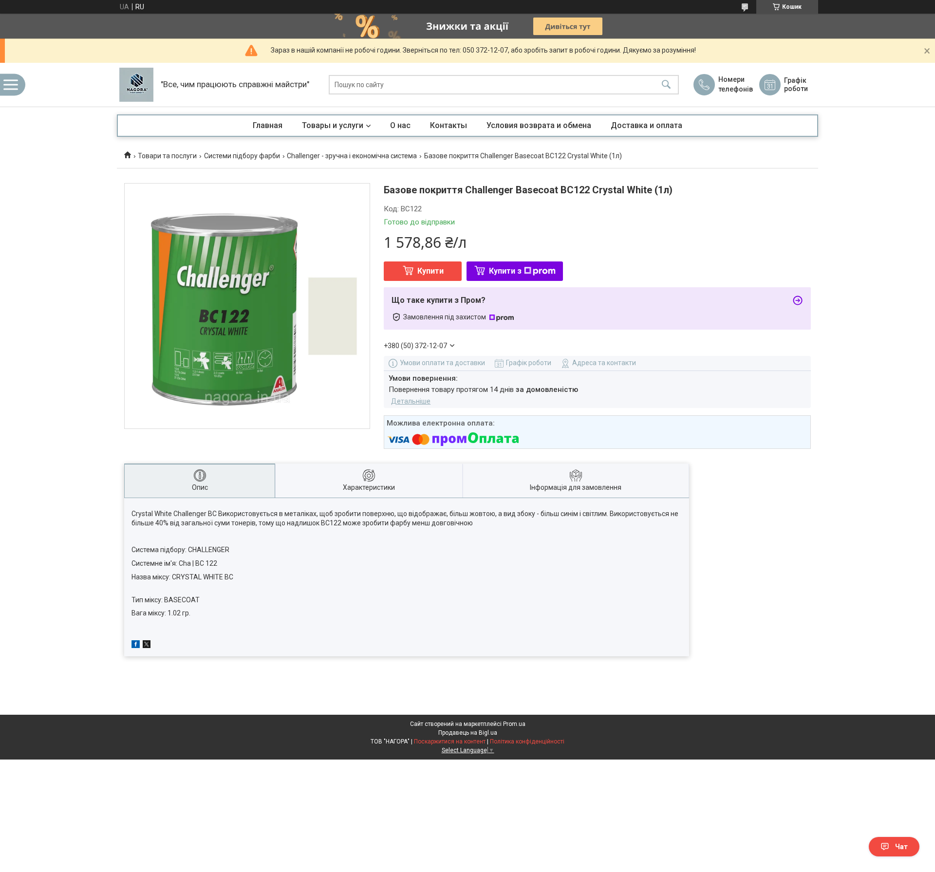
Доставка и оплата (646, 125)
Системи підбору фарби (242, 156)
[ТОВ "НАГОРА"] (136, 85)
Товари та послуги (167, 156)
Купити (430, 271)
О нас (400, 125)
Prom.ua (514, 724)
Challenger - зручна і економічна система (352, 156)
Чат (901, 847)
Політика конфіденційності (527, 741)
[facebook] (135, 645)
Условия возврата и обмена (538, 125)
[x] (146, 645)
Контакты (448, 125)
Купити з (505, 271)
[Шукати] (666, 85)
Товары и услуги (332, 125)
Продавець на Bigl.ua (467, 732)
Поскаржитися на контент (450, 741)
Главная (267, 125)
